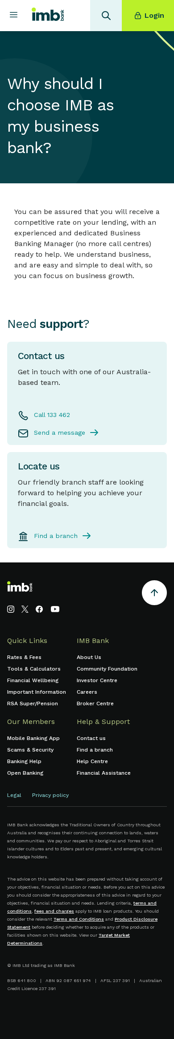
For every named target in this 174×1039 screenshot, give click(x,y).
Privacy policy (50, 795)
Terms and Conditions (79, 919)
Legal (14, 795)
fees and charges (54, 911)
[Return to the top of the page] (154, 594)
